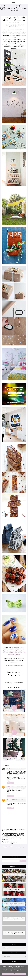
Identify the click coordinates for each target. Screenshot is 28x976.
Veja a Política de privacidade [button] (13, 970)
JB (9, 647)
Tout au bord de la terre (17, 647)
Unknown (9, 786)
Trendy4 (10, 652)
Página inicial (7, 847)
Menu (14, 2)
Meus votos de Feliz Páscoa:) (14, 875)
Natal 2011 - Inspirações (14, 889)
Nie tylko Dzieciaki (13, 649)
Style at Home (6, 651)
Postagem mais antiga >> (20, 847)
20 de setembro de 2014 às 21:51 (17, 786)
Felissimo (20, 652)
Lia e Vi (8, 768)
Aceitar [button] (14, 973)
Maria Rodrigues (11, 799)
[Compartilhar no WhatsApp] (19, 675)
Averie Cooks (21, 649)
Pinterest (21, 35)
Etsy (7, 652)
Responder (10, 782)
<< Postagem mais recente (8, 845)
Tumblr (14, 37)
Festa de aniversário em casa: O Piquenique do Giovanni (14, 904)
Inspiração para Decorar (13, 684)
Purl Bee (18, 651)
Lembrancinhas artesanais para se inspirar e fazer (14, 918)
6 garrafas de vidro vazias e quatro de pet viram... (14, 933)
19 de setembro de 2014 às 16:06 (16, 768)
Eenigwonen (16, 654)
